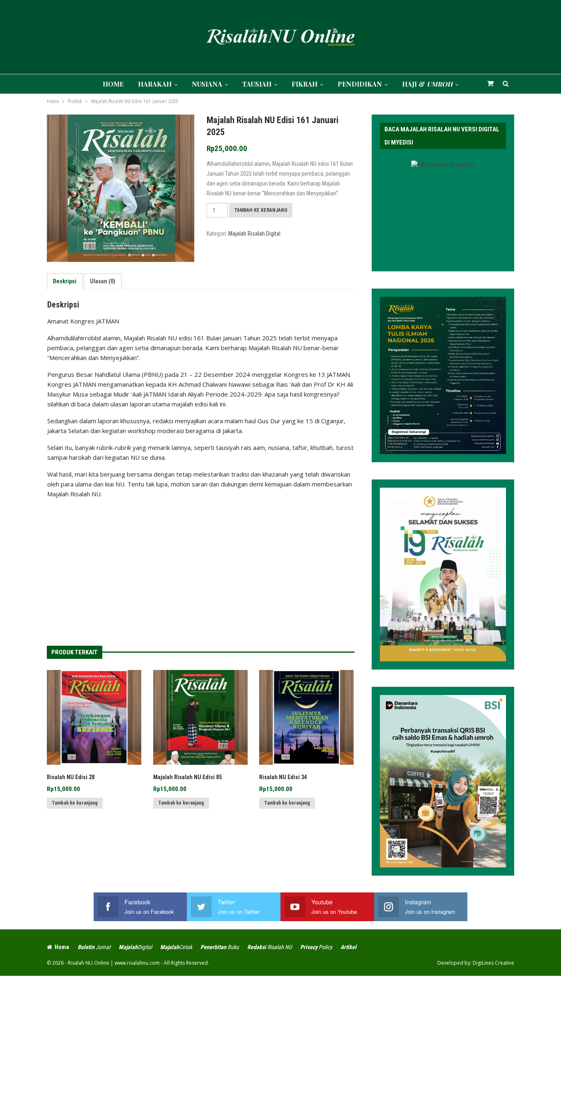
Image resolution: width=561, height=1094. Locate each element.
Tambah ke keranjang (260, 210)
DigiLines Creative (493, 962)
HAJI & (427, 84)
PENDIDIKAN (360, 84)
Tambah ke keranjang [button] (75, 803)
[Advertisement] (200, 564)
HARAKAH (155, 84)
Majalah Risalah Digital (254, 233)
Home (62, 947)
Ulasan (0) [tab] (102, 281)
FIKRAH (304, 84)
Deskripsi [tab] (64, 281)
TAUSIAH (256, 84)
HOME (113, 84)
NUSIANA (207, 84)
